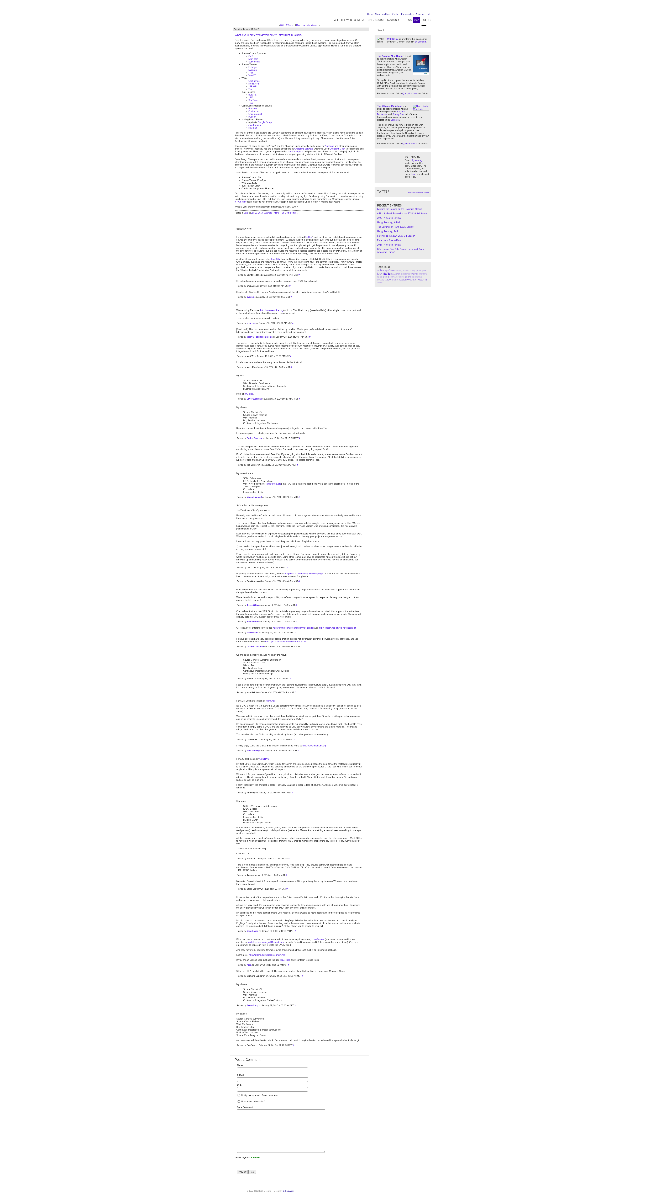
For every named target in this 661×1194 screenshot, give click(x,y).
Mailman (252, 127)
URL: (239, 1085)
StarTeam (253, 59)
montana (423, 274)
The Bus (406, 20)
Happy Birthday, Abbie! (388, 222)
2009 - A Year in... (287, 25)
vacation (402, 279)
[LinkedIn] (418, 7)
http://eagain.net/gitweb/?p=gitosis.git (337, 628)
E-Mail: (240, 1075)
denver (406, 270)
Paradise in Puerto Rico (389, 240)
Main (298, 25)
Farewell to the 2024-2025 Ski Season (396, 236)
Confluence (254, 81)
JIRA (250, 97)
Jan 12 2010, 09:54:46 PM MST (266, 213)
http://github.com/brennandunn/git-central (293, 628)
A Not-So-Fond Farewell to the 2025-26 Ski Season (402, 213)
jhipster (404, 274)
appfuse (389, 270)
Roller (426, 20)
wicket (380, 282)
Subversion (254, 61)
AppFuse (329, 146)
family (412, 270)
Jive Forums (254, 125)
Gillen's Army (288, 1191)
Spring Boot (398, 114)
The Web (346, 20)
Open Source (376, 20)
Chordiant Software (303, 148)
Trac (250, 72)
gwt (424, 270)
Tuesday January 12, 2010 (246, 29)
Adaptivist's (290, 573)
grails (418, 270)
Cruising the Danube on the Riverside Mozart (399, 209)
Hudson (252, 116)
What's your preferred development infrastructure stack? (268, 35)
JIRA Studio (240, 201)
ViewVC (252, 75)
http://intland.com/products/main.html (267, 955)
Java (416, 20)
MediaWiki (253, 83)
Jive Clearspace (295, 151)
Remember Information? (253, 1101)
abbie (380, 270)
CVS (250, 56)
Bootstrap (382, 114)
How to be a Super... (310, 25)
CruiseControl (255, 114)
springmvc (417, 277)
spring (408, 276)
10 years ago (416, 160)
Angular (401, 111)
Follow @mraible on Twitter (418, 192)
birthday (398, 270)
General (359, 20)
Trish (413, 174)
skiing (386, 276)
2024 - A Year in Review (389, 244)
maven (414, 273)
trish (394, 279)
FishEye (252, 67)
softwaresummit (397, 277)
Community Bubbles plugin (310, 573)
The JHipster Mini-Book (389, 106)
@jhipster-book (409, 143)
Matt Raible (392, 39)
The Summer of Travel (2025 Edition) (395, 227)
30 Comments (289, 213)
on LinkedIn (420, 41)
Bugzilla (252, 94)
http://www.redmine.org (271, 310)
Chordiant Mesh (337, 148)
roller (379, 277)
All (336, 20)
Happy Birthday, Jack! (388, 231)
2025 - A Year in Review (389, 218)
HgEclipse (285, 960)
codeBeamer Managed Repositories (266, 942)
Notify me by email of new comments (260, 1095)
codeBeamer (318, 939)
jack (379, 273)
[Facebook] (408, 7)
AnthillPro (264, 759)
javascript (395, 274)
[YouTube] (424, 7)
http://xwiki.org (273, 483)
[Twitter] (413, 7)
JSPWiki (252, 86)
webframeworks (417, 279)
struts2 (380, 279)
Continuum (253, 111)
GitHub (308, 237)
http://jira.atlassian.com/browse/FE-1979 (285, 641)
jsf (409, 274)
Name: (240, 1065)
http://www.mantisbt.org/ (314, 745)
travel (388, 279)
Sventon (252, 70)
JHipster (395, 120)
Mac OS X (393, 20)
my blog (249, 393)
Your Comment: (245, 1107)
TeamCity (275, 259)
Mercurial (270, 700)
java (386, 273)
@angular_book (410, 93)
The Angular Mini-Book (389, 56)
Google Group (265, 122)
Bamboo (252, 108)
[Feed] (429, 7)
